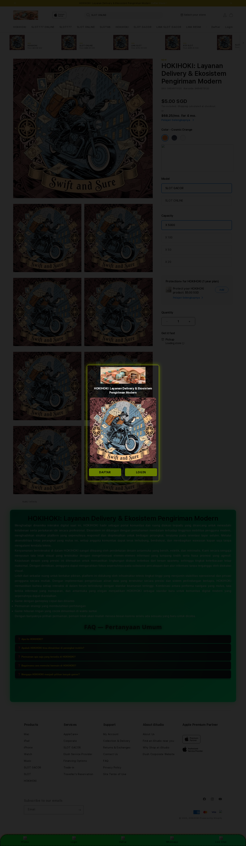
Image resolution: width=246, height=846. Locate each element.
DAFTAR (105, 472)
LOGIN (141, 472)
